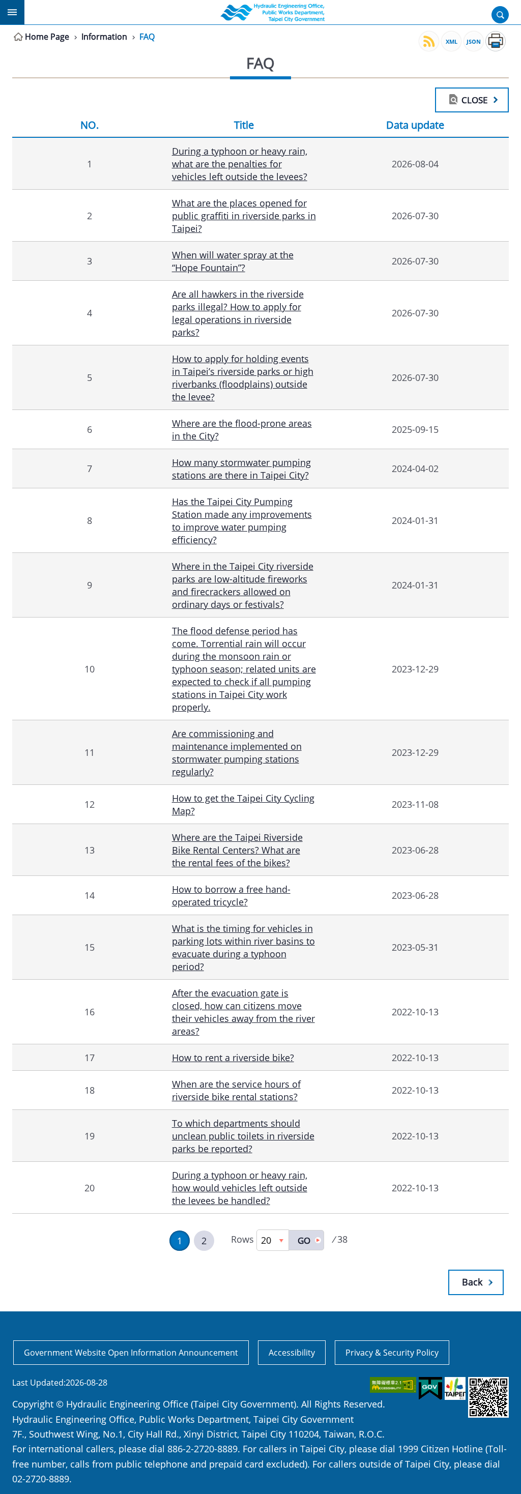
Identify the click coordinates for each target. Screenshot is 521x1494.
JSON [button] (474, 41)
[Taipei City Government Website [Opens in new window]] (454, 1388)
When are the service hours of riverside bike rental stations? (236, 1090)
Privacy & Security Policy (392, 1352)
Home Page (47, 36)
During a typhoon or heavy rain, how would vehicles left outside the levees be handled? (239, 1187)
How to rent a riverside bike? (233, 1057)
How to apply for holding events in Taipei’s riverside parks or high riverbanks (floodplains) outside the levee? (242, 377)
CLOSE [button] (474, 100)
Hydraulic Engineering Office (272, 12)
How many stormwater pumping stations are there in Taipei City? (241, 468)
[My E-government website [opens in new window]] (430, 1388)
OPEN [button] (500, 14)
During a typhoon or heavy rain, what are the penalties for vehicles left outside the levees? (239, 163)
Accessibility (292, 1352)
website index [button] (12, 12)
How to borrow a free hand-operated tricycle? (231, 895)
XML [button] (451, 41)
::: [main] (6, 34)
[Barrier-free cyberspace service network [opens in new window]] (392, 1385)
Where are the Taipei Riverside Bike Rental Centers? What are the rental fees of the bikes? (237, 850)
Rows (242, 1239)
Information (104, 36)
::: (6, 1338)
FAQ (147, 36)
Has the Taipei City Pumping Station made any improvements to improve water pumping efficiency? (242, 520)
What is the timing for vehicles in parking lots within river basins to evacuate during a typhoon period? (243, 947)
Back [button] (472, 1282)
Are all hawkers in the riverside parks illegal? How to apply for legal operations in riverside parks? (238, 312)
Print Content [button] (495, 41)
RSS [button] (429, 41)
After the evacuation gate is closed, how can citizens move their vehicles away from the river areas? (243, 1011)
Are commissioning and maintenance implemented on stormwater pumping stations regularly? (237, 752)
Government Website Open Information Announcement (131, 1352)
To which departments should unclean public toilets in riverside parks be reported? (243, 1136)
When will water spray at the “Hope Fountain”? (233, 261)
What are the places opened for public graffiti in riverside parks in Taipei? (244, 215)
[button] (306, 1240)
